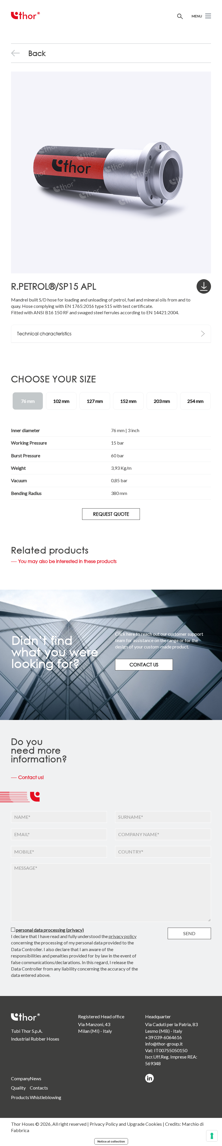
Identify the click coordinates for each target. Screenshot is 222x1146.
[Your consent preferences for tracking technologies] (211, 1135)
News (35, 1078)
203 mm (162, 401)
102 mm (61, 401)
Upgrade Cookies (144, 1124)
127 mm (95, 401)
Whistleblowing (45, 1097)
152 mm (128, 401)
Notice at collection (111, 1141)
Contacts (39, 1087)
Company (20, 1078)
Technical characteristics (44, 334)
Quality (18, 1087)
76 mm (28, 401)
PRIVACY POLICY (122, 936)
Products (20, 1097)
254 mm (195, 401)
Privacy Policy (104, 1124)
